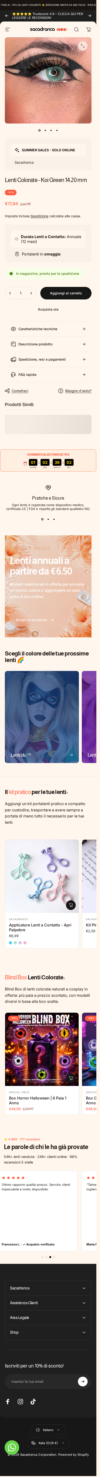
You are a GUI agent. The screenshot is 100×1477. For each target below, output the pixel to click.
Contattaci (20, 391)
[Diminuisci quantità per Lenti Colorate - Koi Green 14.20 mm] (10, 293)
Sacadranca (18, 919)
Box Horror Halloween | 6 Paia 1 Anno (38, 1100)
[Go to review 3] (50, 1257)
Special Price (19, 1092)
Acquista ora (48, 309)
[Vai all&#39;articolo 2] (45, 130)
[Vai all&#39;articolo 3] (51, 130)
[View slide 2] (48, 519)
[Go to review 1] (42, 1257)
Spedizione (39, 216)
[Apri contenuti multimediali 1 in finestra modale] (83, 46)
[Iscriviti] (83, 1381)
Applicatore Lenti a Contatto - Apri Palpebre (40, 927)
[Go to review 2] (46, 1257)
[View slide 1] (42, 519)
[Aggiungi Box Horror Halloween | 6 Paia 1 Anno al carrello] (71, 1078)
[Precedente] (6, 16)
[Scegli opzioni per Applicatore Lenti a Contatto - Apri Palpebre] (71, 905)
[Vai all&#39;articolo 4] (57, 130)
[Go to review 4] (54, 1257)
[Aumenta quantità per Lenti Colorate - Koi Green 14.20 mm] (31, 293)
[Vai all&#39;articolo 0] (39, 130)
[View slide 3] (54, 519)
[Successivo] (89, 16)
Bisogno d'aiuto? (78, 391)
